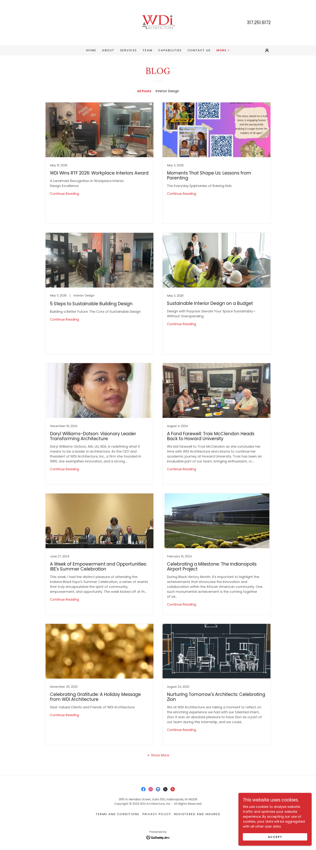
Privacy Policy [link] (156, 814)
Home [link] (91, 50)
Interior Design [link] (167, 91)
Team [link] (147, 50)
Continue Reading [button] (64, 193)
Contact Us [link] (199, 50)
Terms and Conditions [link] (117, 814)
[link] (158, 22)
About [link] (108, 50)
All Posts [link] (144, 91)
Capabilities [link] (170, 50)
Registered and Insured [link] (197, 814)
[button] (223, 50)
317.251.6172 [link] (259, 23)
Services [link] (128, 50)
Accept (275, 837)
